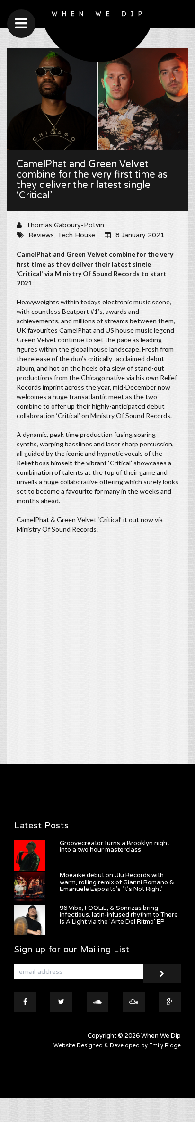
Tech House (76, 235)
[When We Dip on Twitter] (61, 1002)
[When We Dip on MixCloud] (133, 1002)
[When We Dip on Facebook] (25, 1002)
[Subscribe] (162, 973)
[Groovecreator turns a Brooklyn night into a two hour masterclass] (29, 855)
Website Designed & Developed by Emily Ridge (117, 1045)
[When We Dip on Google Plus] (170, 1002)
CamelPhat (34, 254)
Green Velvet (86, 254)
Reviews (41, 235)
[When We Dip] (98, 33)
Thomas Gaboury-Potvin (65, 225)
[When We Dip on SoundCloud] (97, 1002)
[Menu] (21, 23)
